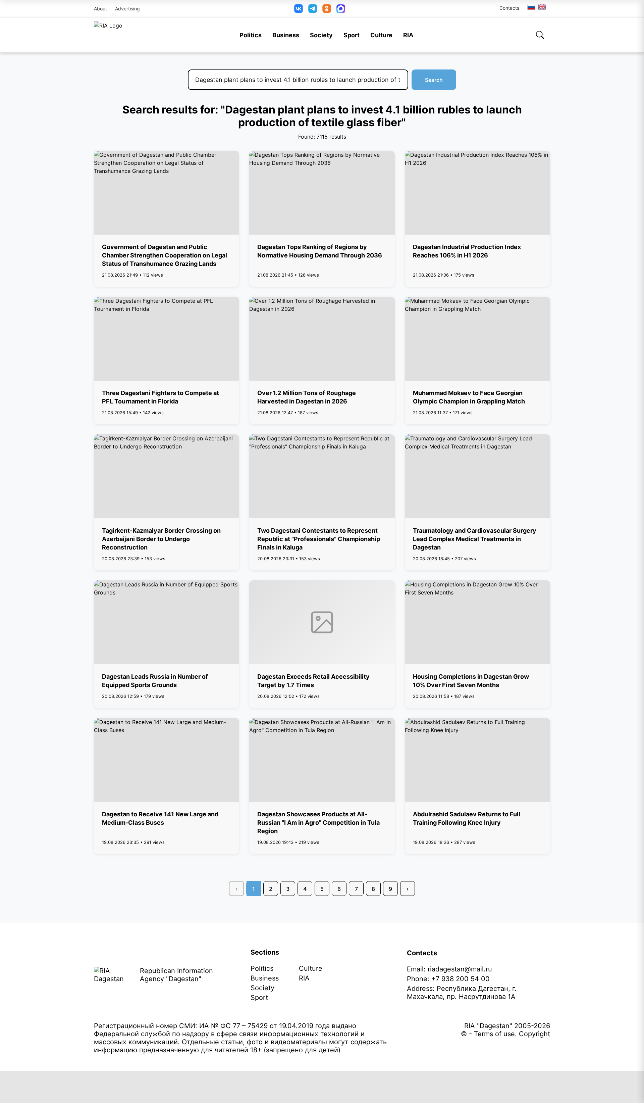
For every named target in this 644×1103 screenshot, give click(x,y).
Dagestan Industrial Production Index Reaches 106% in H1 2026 (467, 251)
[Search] (540, 35)
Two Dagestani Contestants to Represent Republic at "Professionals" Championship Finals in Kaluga (318, 539)
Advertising (127, 8)
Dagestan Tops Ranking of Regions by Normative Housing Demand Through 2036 (319, 251)
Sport (351, 35)
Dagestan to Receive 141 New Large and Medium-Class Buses (160, 818)
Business (285, 35)
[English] (542, 7)
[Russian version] (531, 7)
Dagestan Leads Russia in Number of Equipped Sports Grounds (155, 680)
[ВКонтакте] (298, 8)
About (100, 8)
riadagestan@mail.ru (460, 969)
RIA (408, 35)
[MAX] (340, 8)
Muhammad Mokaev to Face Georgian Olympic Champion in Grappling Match (469, 397)
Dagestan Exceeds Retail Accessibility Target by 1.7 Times (313, 680)
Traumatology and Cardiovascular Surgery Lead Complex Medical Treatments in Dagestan (474, 539)
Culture (381, 35)
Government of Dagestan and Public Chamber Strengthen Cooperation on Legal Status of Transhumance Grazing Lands (164, 255)
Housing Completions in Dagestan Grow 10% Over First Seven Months (471, 680)
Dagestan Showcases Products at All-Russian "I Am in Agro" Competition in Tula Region (318, 822)
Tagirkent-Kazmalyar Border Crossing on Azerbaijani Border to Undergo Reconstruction (161, 539)
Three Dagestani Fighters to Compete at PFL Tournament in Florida (160, 397)
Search (434, 80)
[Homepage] (108, 34)
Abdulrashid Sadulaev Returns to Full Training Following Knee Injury (466, 818)
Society (321, 35)
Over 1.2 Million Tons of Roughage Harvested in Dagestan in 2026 (306, 397)
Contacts (509, 8)
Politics (250, 35)
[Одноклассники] (326, 8)
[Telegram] (312, 8)
